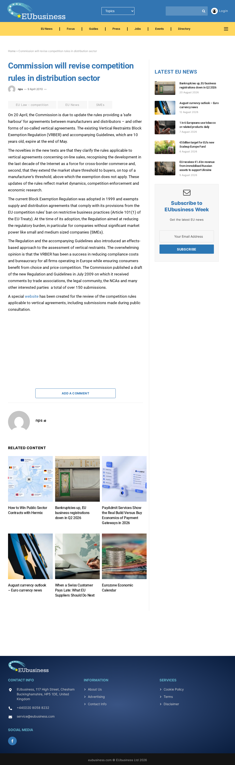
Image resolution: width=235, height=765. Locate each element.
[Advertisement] (42, 341)
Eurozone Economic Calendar (117, 587)
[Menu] (226, 29)
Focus (71, 28)
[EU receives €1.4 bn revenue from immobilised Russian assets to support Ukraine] (167, 168)
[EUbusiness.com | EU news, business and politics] (37, 11)
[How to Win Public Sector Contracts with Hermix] (30, 479)
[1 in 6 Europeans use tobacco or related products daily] (167, 127)
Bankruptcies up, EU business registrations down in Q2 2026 (72, 513)
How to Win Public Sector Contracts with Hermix (27, 510)
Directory (184, 28)
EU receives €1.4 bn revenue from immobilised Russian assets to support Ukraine (196, 166)
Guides (93, 28)
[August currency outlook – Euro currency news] (30, 556)
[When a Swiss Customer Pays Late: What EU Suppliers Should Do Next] (77, 556)
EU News (47, 28)
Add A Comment (75, 393)
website (32, 296)
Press (116, 28)
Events (159, 28)
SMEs (100, 105)
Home (12, 51)
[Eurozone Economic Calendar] (124, 556)
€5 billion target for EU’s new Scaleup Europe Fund (196, 144)
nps (20, 89)
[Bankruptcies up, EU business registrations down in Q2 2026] (77, 479)
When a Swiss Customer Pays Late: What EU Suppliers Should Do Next (75, 590)
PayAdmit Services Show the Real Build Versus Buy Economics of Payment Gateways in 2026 (122, 515)
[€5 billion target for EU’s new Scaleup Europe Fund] (167, 147)
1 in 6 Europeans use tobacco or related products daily (197, 125)
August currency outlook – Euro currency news (27, 587)
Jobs (137, 28)
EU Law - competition (32, 105)
